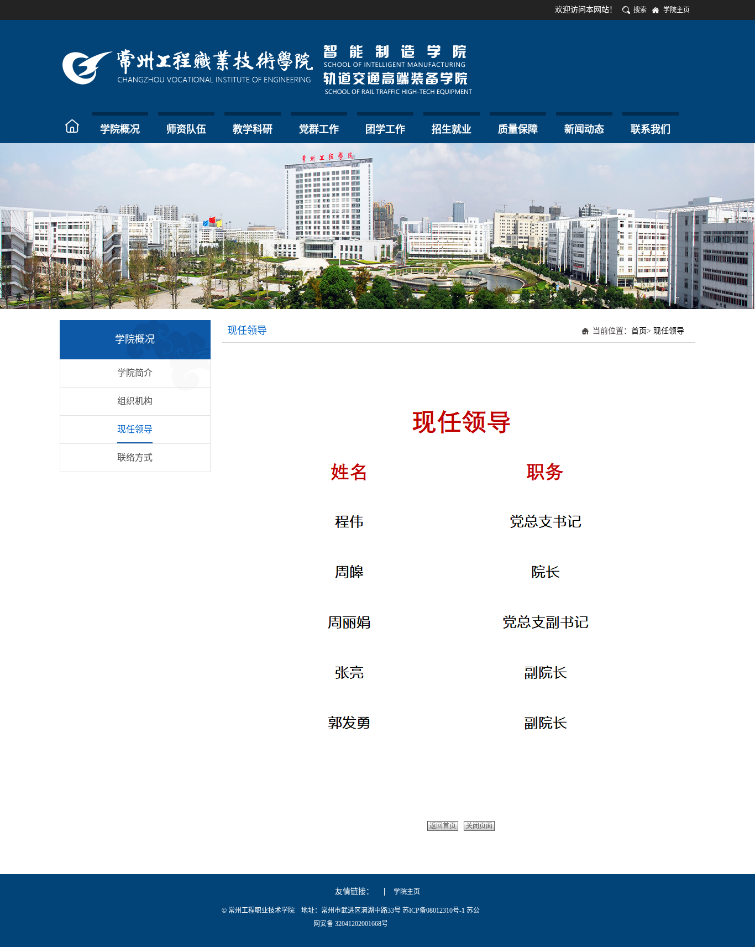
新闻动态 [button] (584, 129)
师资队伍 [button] (186, 129)
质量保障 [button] (518, 129)
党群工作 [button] (319, 129)
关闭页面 (479, 826)
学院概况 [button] (120, 129)
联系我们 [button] (650, 129)
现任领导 (135, 429)
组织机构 (135, 401)
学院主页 (676, 10)
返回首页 (442, 826)
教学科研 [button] (252, 129)
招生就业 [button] (451, 129)
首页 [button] (73, 126)
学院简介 (135, 373)
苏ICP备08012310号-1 (434, 910)
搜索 (640, 10)
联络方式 (135, 457)
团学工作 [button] (385, 129)
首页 (639, 331)
